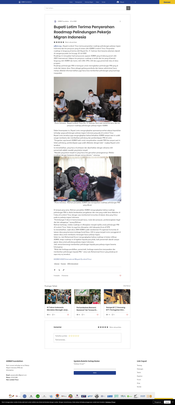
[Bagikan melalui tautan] (63, 270)
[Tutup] (173, 402)
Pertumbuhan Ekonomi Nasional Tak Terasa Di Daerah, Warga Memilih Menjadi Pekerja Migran (87, 308)
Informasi (56, 263)
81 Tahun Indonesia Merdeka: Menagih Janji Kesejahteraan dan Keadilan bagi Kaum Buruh (57, 308)
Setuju (167, 402)
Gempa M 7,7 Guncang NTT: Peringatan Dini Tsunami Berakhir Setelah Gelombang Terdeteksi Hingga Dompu (115, 308)
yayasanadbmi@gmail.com (18, 375)
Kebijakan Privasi (110, 402)
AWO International (72, 263)
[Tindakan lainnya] (120, 21)
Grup (138, 383)
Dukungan (140, 369)
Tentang (139, 365)
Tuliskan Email (79, 364)
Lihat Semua (126, 286)
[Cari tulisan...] (128, 8)
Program (63, 263)
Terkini (139, 372)
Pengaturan (157, 402)
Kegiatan (139, 376)
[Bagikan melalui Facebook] (55, 270)
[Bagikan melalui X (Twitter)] (59, 270)
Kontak (139, 387)
